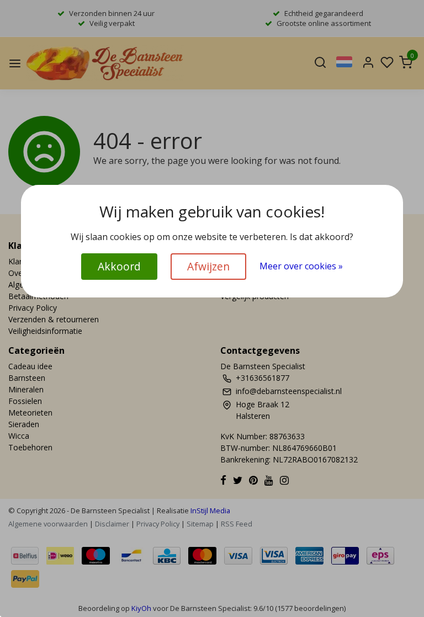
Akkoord (119, 266)
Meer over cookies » (301, 266)
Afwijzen (208, 266)
